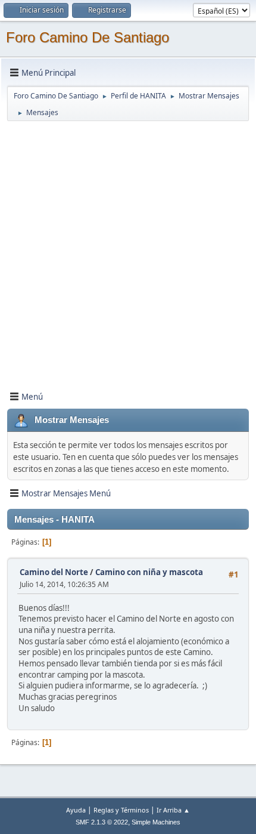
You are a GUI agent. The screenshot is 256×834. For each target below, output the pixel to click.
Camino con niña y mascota (149, 572)
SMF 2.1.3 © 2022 (102, 822)
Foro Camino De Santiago (87, 37)
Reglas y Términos (121, 809)
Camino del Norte (54, 572)
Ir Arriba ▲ (173, 809)
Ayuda (76, 809)
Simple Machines (156, 822)
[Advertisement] (128, 250)
